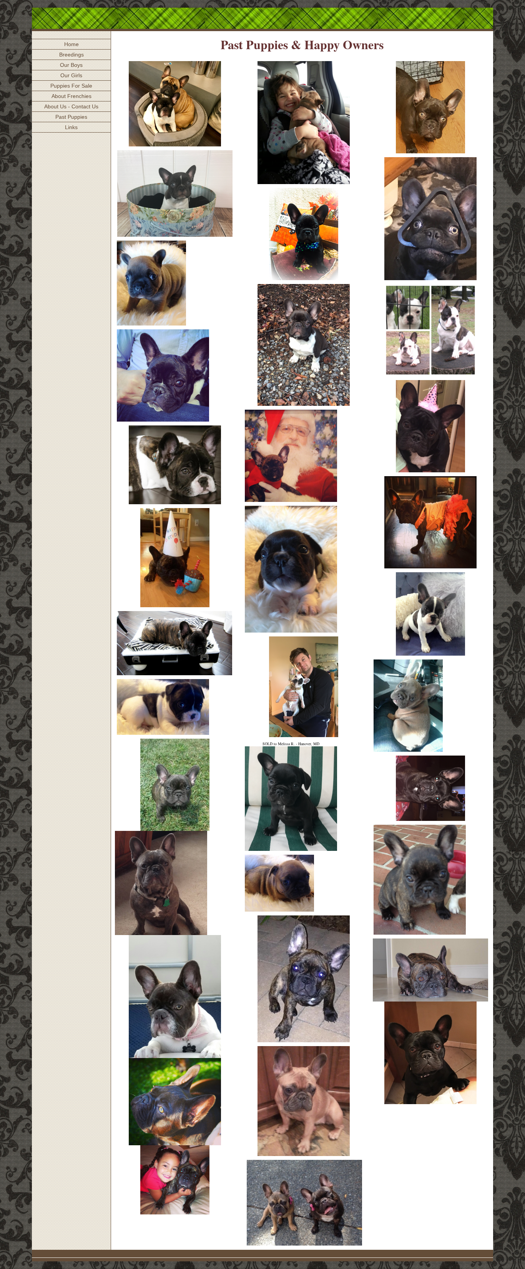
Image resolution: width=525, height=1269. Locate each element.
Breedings (71, 54)
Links (71, 127)
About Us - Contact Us (71, 106)
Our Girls (71, 75)
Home (71, 44)
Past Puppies (71, 117)
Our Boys (71, 65)
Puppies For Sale (71, 86)
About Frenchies (71, 96)
